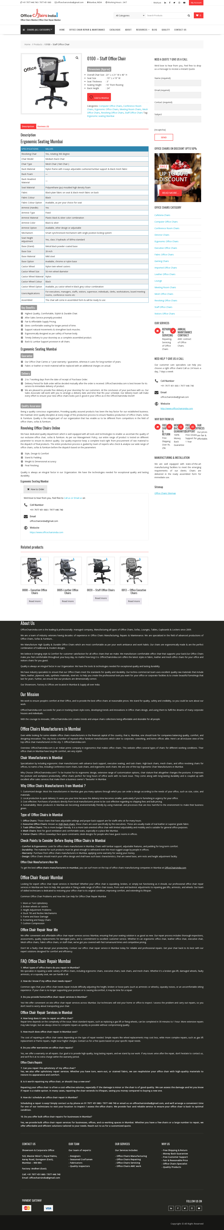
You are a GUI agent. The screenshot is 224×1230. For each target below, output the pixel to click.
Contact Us (180, 29)
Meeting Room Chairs (130, 109)
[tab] (35, 489)
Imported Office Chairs (166, 267)
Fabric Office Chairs (164, 254)
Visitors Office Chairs (165, 313)
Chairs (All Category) (38, 29)
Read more (35, 601)
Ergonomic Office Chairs (106, 109)
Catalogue (115, 29)
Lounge (158, 280)
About (128, 29)
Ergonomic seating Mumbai (100, 116)
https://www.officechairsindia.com (46, 532)
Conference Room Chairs (167, 228)
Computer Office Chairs (110, 105)
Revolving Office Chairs (112, 112)
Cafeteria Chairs (162, 215)
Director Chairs (162, 234)
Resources (141, 29)
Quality (166, 29)
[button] (77, 58)
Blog (154, 29)
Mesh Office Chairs (164, 293)
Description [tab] (28, 126)
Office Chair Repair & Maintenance (87, 29)
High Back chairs (67, 824)
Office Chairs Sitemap (165, 493)
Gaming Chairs (162, 261)
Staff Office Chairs (134, 112)
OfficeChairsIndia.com (175, 867)
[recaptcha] (160, 129)
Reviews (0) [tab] (43, 126)
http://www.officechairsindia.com (177, 408)
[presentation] (35, 489)
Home (62, 29)
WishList (157, 2)
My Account (196, 2)
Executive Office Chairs (166, 247)
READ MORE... (170, 193)
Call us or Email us (73, 497)
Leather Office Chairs (165, 274)
